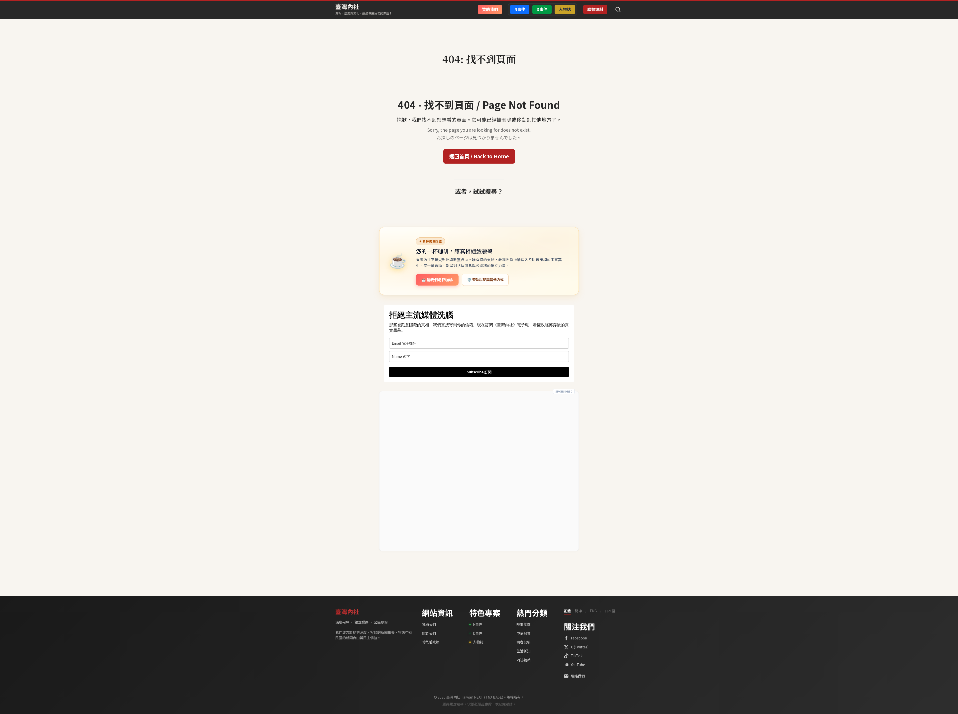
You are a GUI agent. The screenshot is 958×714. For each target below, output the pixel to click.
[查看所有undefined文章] (479, 47)
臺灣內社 (347, 6)
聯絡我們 (578, 675)
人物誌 (478, 641)
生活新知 (523, 650)
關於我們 (429, 633)
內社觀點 (523, 659)
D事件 (477, 633)
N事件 (477, 624)
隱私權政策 (430, 641)
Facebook (579, 637)
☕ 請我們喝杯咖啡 (437, 279)
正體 (567, 610)
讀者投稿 (523, 641)
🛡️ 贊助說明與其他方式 (485, 279)
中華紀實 (523, 633)
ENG (593, 610)
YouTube (578, 664)
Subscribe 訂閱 (479, 372)
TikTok (577, 655)
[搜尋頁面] (618, 9)
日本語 (609, 610)
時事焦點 (523, 624)
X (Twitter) (580, 646)
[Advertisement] (479, 471)
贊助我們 (429, 624)
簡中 (578, 610)
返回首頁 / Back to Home (479, 156)
